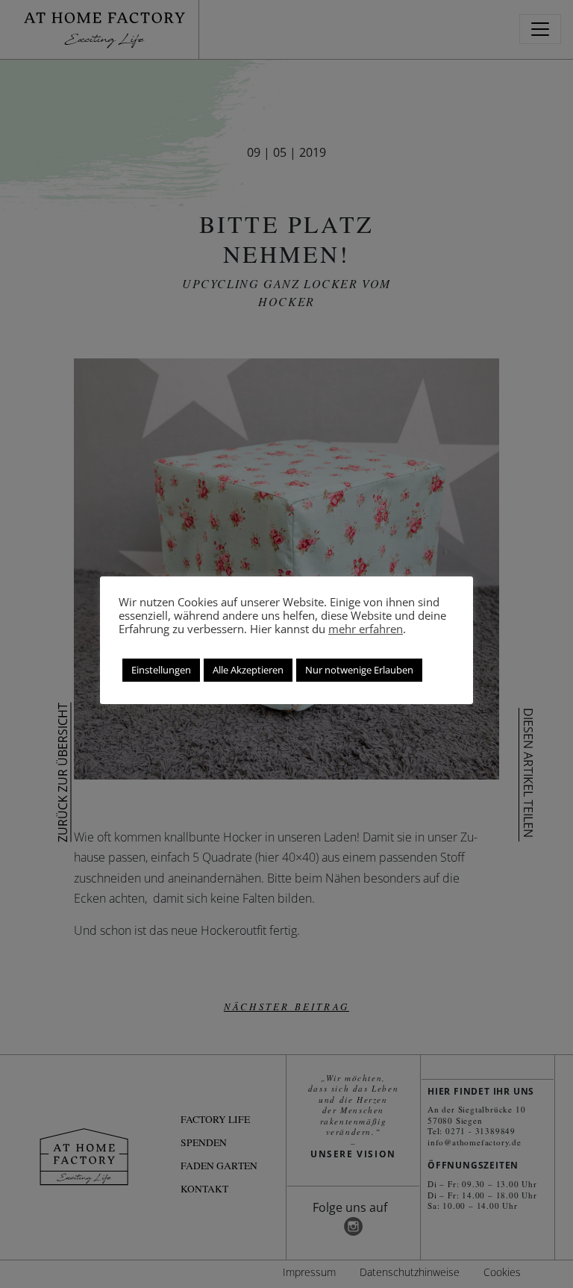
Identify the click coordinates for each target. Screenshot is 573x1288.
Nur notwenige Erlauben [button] (359, 669)
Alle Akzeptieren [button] (248, 669)
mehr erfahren (365, 628)
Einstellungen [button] (161, 669)
